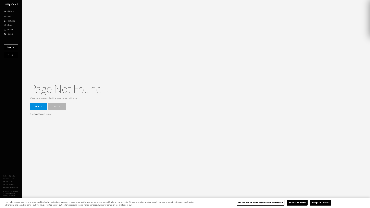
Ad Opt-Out (7, 182)
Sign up (10, 47)
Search (38, 106)
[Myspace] (11, 4)
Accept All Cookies (321, 202)
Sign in (11, 55)
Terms (13, 179)
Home (57, 106)
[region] (185, 203)
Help (5, 176)
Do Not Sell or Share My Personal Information (260, 202)
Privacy (6, 179)
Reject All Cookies (297, 202)
